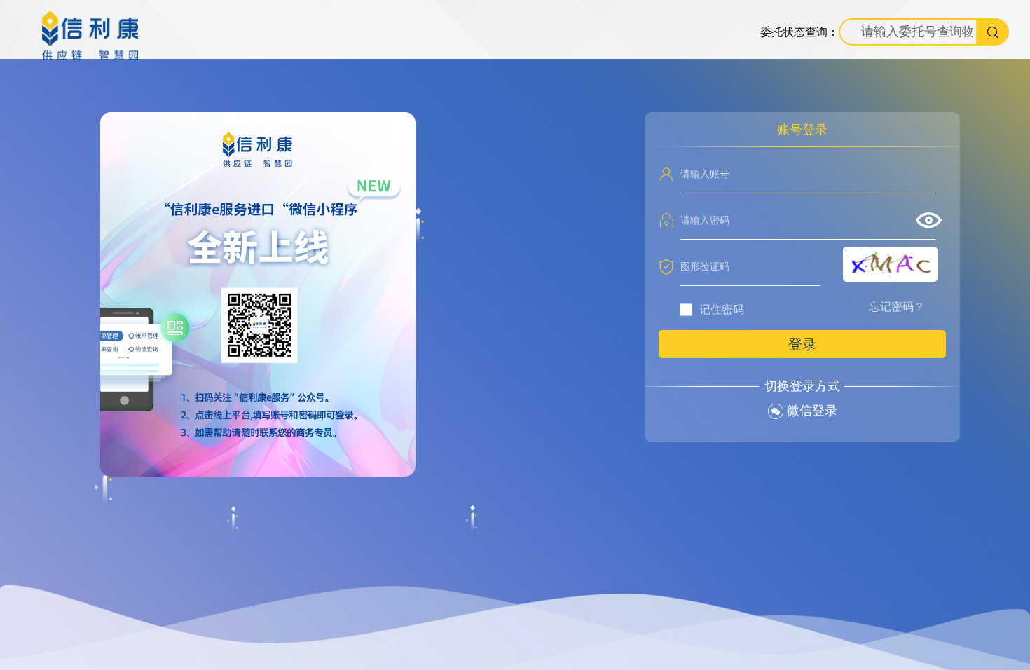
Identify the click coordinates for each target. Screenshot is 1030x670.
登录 (802, 344)
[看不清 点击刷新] (890, 264)
